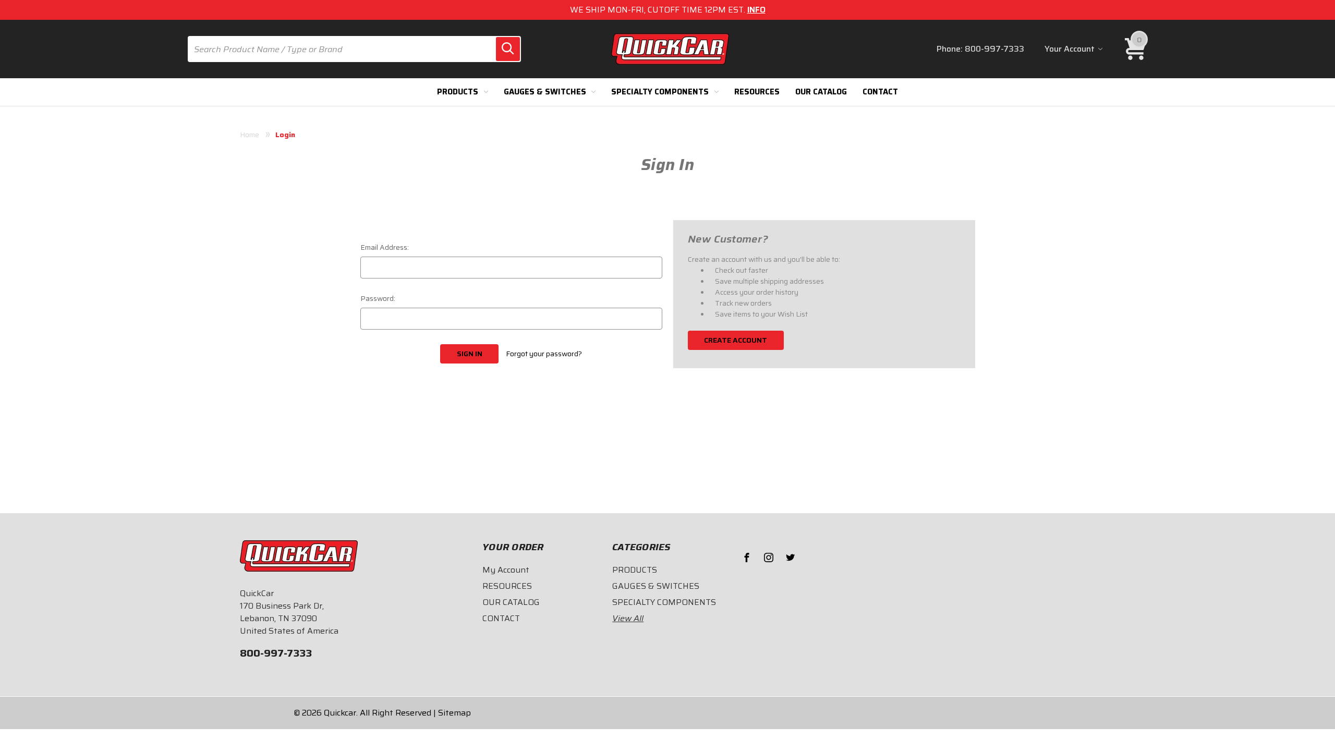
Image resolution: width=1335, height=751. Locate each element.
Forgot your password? (544, 353)
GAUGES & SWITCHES (545, 92)
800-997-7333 (994, 48)
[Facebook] (746, 557)
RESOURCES (757, 92)
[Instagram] (768, 557)
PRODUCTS (457, 92)
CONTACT (880, 92)
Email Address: (384, 247)
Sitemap (454, 712)
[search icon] (508, 49)
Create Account (735, 340)
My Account (505, 569)
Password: (377, 298)
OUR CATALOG (821, 92)
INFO (756, 9)
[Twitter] (790, 557)
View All (628, 618)
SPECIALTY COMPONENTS (660, 92)
